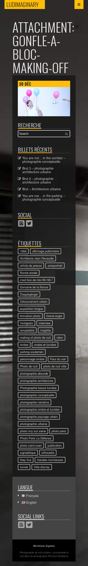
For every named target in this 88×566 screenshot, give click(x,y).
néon (60, 337)
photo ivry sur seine (33, 431)
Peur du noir (58, 359)
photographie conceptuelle (37, 395)
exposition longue (31, 308)
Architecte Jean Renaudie (37, 258)
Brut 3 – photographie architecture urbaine (37, 170)
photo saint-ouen (31, 445)
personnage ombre (32, 359)
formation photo (30, 316)
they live (25, 460)
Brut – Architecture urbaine (41, 189)
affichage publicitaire (45, 251)
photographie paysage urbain (39, 416)
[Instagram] (21, 223)
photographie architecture (36, 380)
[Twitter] (29, 223)
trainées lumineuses (50, 460)
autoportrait (55, 265)
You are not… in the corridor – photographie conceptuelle (43, 160)
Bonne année (28, 273)
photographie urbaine (33, 424)
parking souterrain (31, 352)
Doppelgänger (29, 294)
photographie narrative (34, 402)
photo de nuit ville (54, 366)
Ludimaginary (25, 4)
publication (55, 445)
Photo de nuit (28, 366)
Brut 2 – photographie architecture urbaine (37, 180)
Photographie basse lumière (38, 388)
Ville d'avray (42, 467)
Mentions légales (44, 546)
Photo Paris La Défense (35, 438)
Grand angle (54, 316)
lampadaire (27, 330)
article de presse (31, 265)
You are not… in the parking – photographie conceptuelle (43, 197)
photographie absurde (34, 373)
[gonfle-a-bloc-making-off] (44, 115)
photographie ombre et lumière (40, 409)
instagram (26, 323)
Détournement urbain (33, 301)
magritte (45, 330)
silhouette (48, 452)
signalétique (28, 452)
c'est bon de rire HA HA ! (36, 280)
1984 (23, 251)
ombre (24, 344)
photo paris (59, 431)
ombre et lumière (45, 344)
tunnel (24, 467)
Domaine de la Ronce (34, 287)
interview (44, 323)
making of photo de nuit (35, 337)
